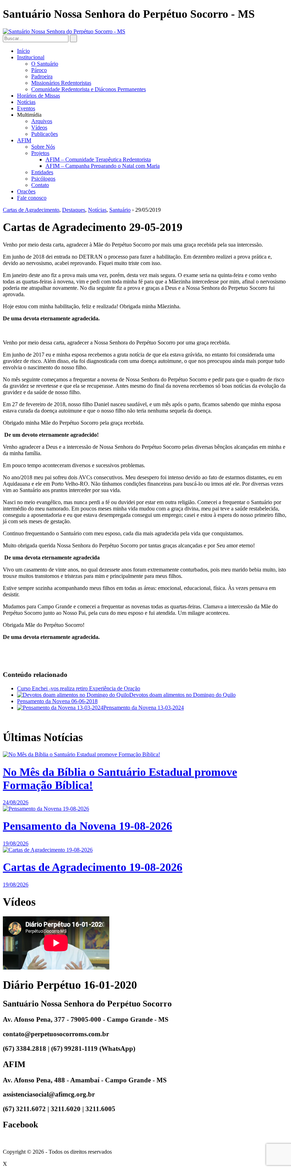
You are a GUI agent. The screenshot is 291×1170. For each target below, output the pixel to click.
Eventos (26, 108)
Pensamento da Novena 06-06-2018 (57, 701)
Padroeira (42, 76)
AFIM (24, 140)
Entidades (42, 172)
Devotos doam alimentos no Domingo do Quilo (182, 695)
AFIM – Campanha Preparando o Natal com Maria (102, 166)
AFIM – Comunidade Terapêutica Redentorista (98, 159)
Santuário (120, 210)
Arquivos (41, 121)
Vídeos (39, 128)
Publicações (44, 134)
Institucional (30, 57)
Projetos (40, 153)
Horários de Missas (38, 96)
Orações (26, 191)
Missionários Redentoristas (61, 83)
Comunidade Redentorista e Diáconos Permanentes (88, 89)
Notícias (26, 102)
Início (23, 51)
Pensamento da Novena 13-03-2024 (143, 708)
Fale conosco (31, 198)
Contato (40, 185)
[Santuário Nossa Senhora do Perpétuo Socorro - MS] (64, 31)
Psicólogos (43, 179)
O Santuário (44, 64)
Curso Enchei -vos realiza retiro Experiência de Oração (78, 688)
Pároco (39, 70)
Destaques (73, 210)
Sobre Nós (43, 147)
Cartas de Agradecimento (31, 210)
